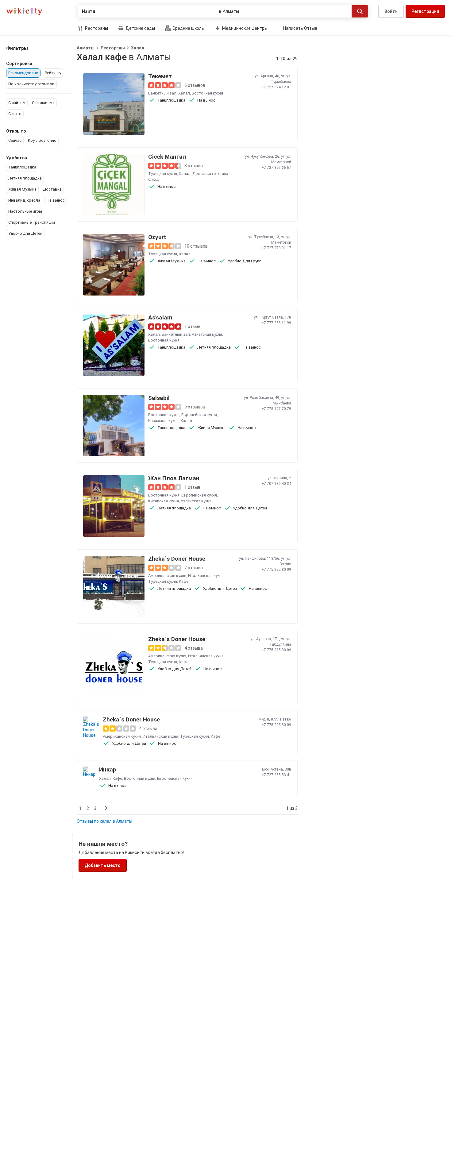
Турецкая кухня (162, 173)
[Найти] (360, 11)
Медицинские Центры (244, 28)
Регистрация (425, 11)
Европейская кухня (199, 414)
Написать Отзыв (300, 28)
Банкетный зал (162, 93)
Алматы (85, 47)
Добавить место (103, 865)
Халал (137, 47)
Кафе (183, 581)
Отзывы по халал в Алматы (104, 821)
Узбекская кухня (196, 501)
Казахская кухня (163, 420)
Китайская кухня (163, 501)
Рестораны (96, 28)
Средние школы (188, 28)
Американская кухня (167, 575)
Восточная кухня (207, 93)
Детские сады (140, 28)
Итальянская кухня (206, 575)
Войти (391, 11)
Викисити (24, 11)
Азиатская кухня (207, 334)
